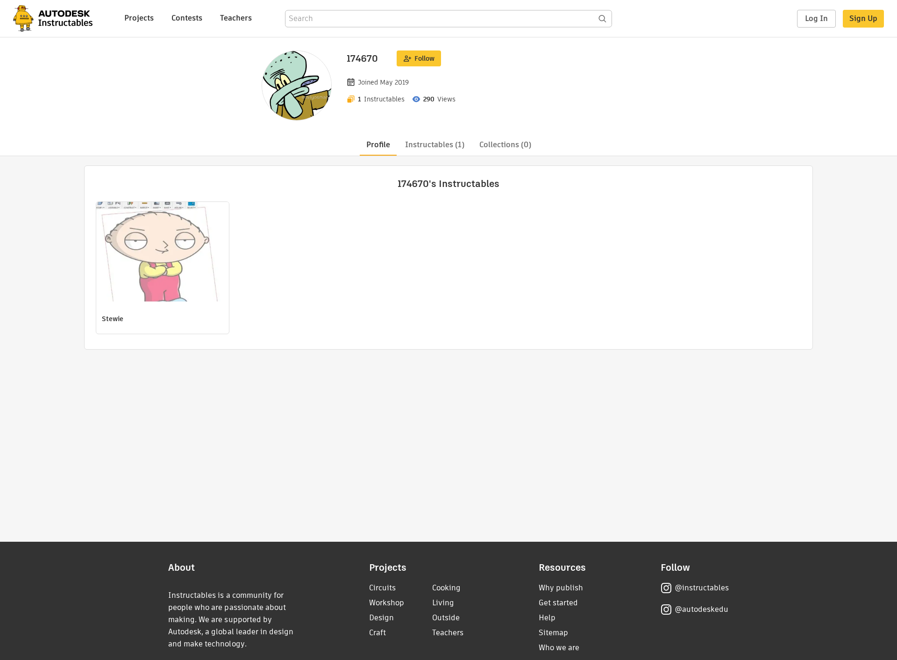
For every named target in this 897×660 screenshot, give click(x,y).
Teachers (236, 18)
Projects (139, 18)
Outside (446, 617)
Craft (377, 632)
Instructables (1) (434, 144)
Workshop (386, 602)
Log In (816, 18)
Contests (186, 18)
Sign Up (863, 18)
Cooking (446, 587)
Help (547, 617)
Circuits (382, 587)
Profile (378, 144)
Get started (558, 602)
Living (443, 602)
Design (381, 617)
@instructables (702, 587)
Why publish (561, 587)
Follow (424, 58)
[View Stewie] (162, 253)
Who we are (559, 647)
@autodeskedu (701, 609)
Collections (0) (505, 144)
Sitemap (553, 632)
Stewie (112, 318)
